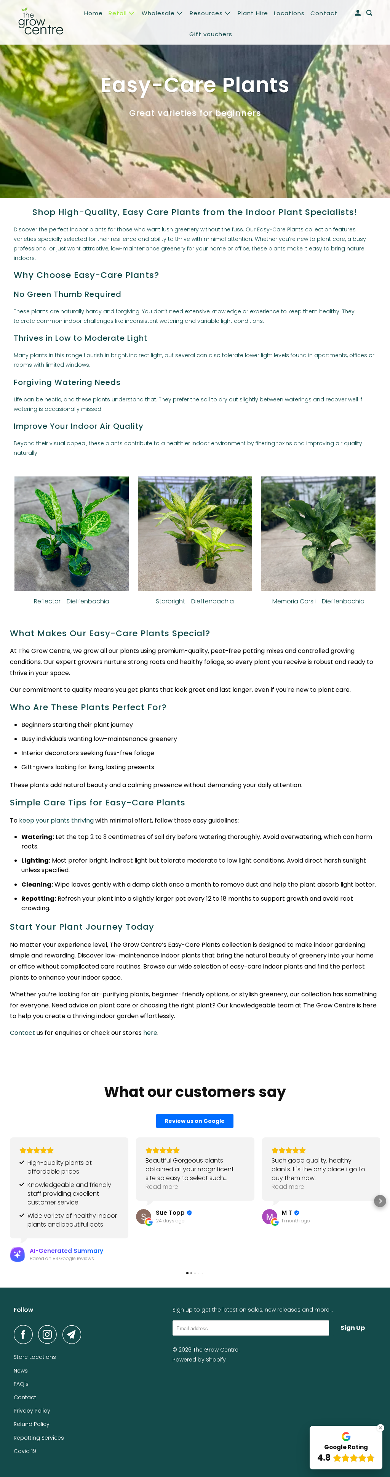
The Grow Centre (215, 1350)
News (21, 1370)
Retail (119, 13)
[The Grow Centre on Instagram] (49, 1334)
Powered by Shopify (199, 1359)
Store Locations (35, 1357)
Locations (289, 13)
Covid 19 (25, 1451)
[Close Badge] (380, 1428)
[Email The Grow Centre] (73, 1334)
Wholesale (159, 13)
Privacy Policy (32, 1410)
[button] (10, 1201)
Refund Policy (32, 1424)
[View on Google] (143, 1216)
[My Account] (358, 13)
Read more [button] (161, 1186)
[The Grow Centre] (41, 22)
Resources (207, 13)
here (149, 1032)
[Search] (370, 13)
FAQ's (21, 1384)
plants (277, 248)
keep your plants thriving (56, 820)
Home (93, 13)
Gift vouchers (210, 34)
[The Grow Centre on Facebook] (25, 1334)
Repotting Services (39, 1438)
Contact (323, 13)
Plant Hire (253, 13)
